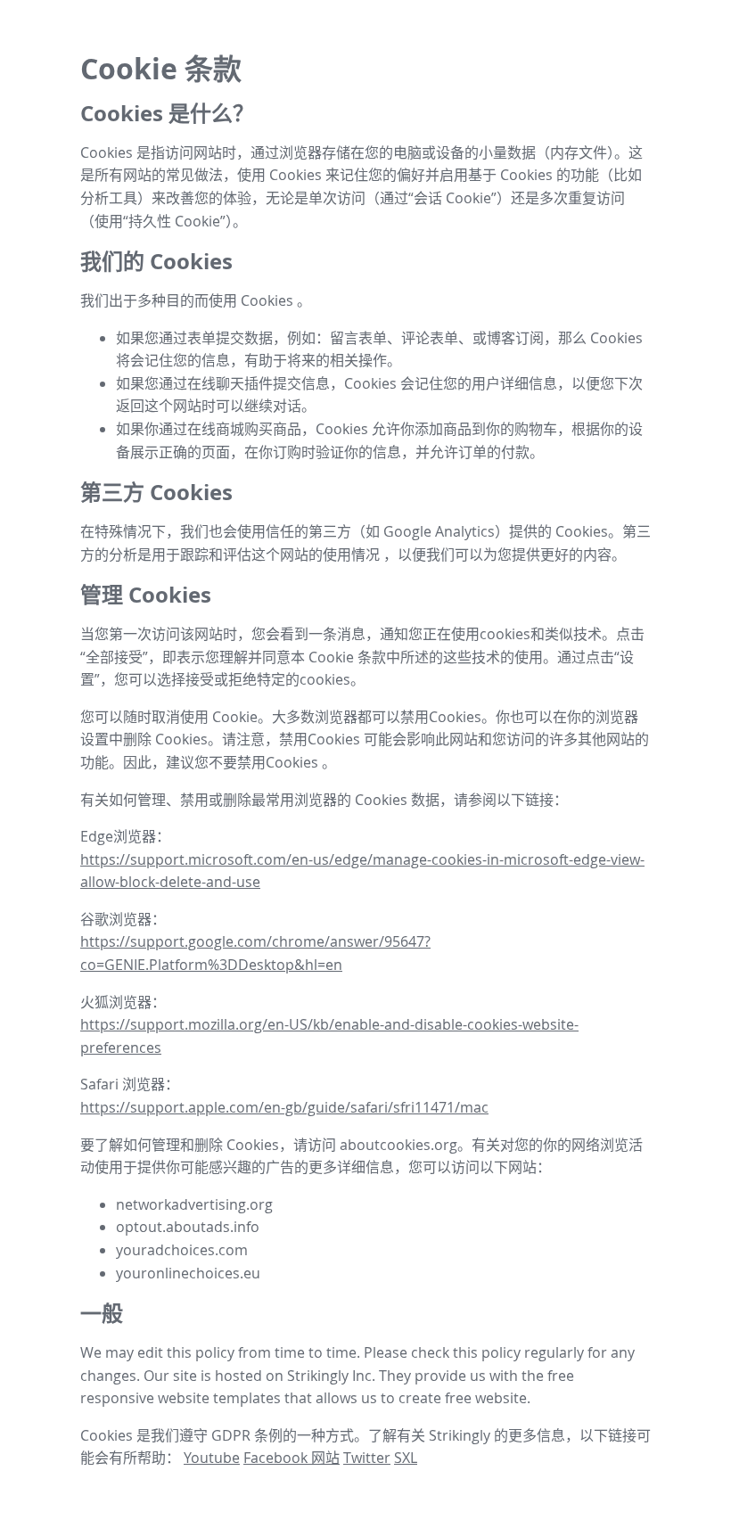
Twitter (366, 1457)
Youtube (212, 1457)
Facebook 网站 (291, 1457)
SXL (405, 1457)
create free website (462, 1398)
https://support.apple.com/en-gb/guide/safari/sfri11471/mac (284, 1107)
